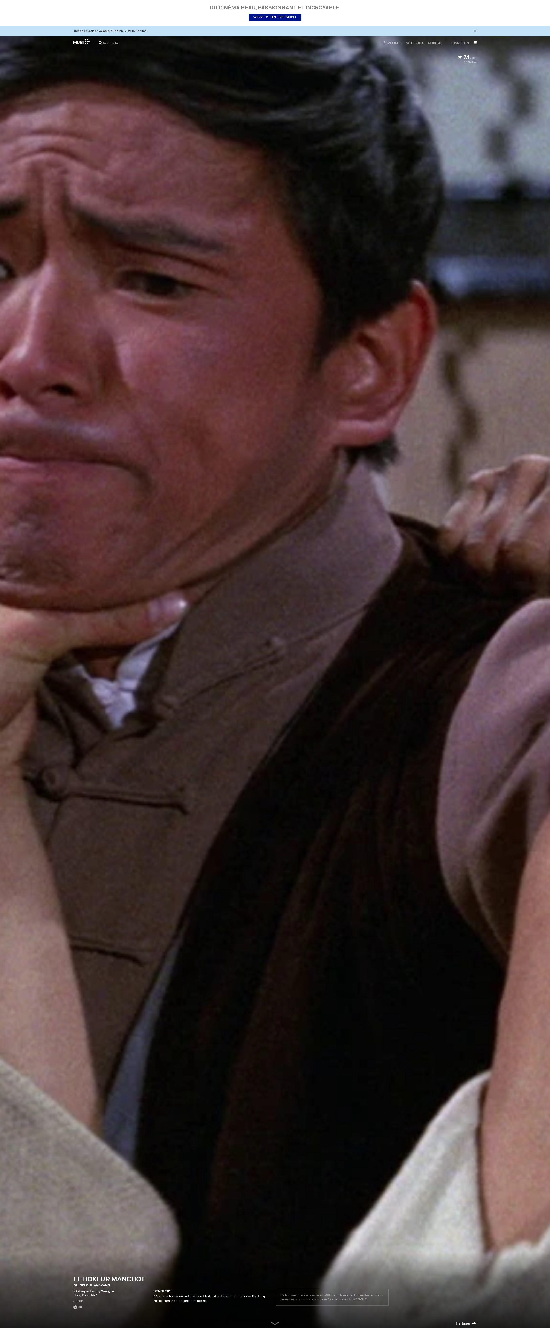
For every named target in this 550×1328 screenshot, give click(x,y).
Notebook (414, 43)
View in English (136, 31)
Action (78, 1301)
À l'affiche (392, 43)
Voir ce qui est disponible (275, 17)
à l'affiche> (358, 1299)
